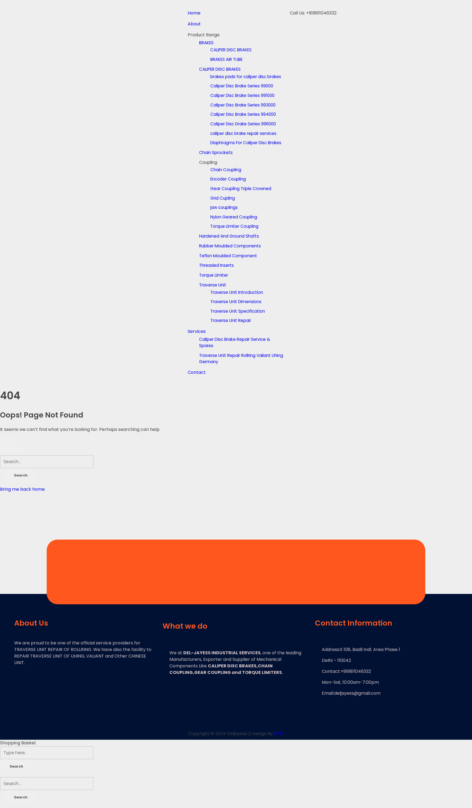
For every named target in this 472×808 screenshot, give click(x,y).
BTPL (279, 733)
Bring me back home (22, 489)
